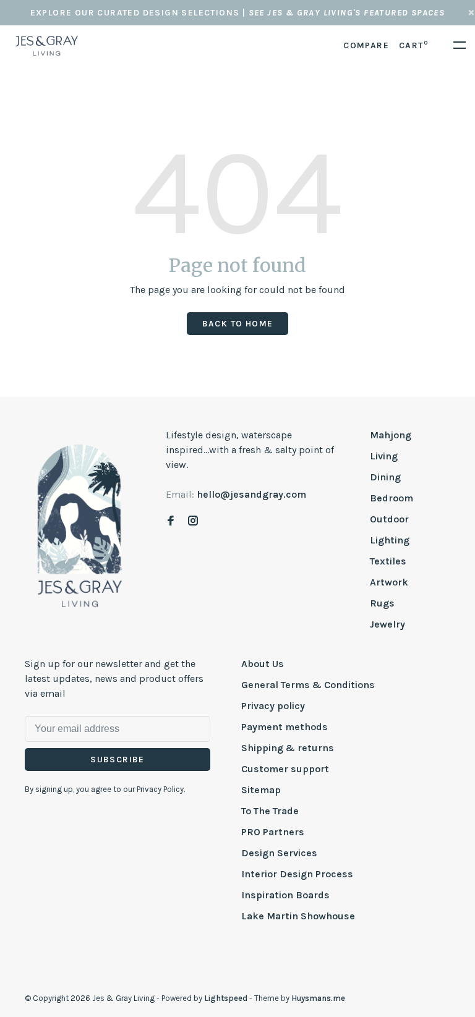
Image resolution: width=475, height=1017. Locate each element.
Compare (366, 45)
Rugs (382, 603)
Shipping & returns (287, 748)
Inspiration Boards (285, 895)
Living (384, 456)
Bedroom (391, 498)
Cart (413, 45)
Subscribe (117, 759)
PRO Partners (272, 832)
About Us (262, 664)
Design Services (279, 853)
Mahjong (390, 435)
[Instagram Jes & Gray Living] (193, 521)
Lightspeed (225, 998)
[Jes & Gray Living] (80, 525)
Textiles (388, 561)
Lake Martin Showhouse (298, 916)
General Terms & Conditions (308, 685)
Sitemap (261, 790)
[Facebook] (171, 521)
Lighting (389, 540)
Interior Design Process (297, 874)
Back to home (237, 323)
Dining (385, 477)
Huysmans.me (318, 998)
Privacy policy (273, 706)
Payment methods (284, 727)
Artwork (389, 582)
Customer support (285, 769)
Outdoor (389, 519)
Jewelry (387, 624)
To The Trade (270, 811)
